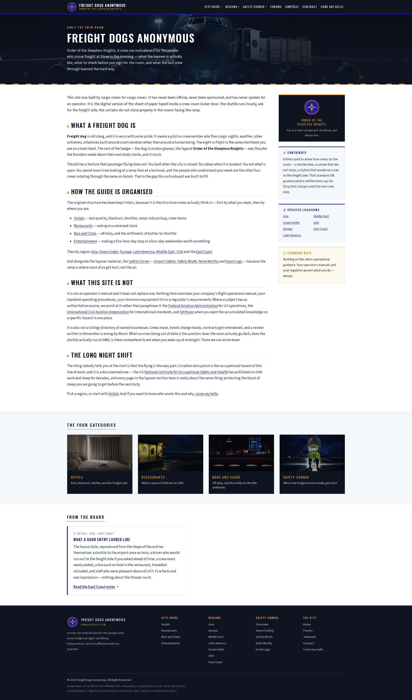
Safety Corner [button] (254, 7)
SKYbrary (187, 312)
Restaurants (83, 225)
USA (179, 251)
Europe (126, 251)
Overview (262, 624)
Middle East (165, 251)
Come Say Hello (332, 7)
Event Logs (234, 261)
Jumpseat (292, 7)
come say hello (206, 393)
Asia (94, 251)
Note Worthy (208, 261)
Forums (276, 7)
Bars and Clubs (85, 233)
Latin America (143, 251)
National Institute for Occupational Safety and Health (186, 372)
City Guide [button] (212, 7)
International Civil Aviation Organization (98, 312)
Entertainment (85, 241)
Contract (309, 7)
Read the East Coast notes (94, 587)
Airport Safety (165, 261)
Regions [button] (231, 7)
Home (307, 624)
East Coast (204, 251)
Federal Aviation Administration (193, 305)
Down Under (108, 251)
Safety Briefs (187, 261)
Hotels (79, 218)
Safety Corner (139, 261)
